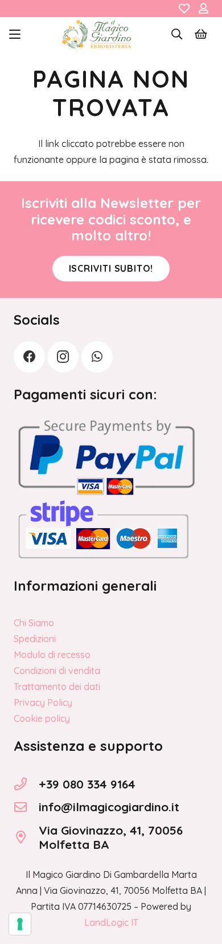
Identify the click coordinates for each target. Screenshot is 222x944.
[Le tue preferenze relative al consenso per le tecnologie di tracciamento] (20, 924)
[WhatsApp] (97, 357)
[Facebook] (29, 357)
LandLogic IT (111, 922)
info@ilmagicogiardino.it (109, 806)
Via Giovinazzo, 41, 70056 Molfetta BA (111, 837)
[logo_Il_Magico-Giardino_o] (96, 34)
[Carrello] (201, 34)
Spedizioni (35, 638)
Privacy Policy (43, 702)
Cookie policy (42, 718)
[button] (15, 34)
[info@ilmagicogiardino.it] (26, 807)
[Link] (184, 8)
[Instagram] (63, 357)
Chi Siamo (34, 622)
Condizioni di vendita (57, 670)
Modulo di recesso (52, 654)
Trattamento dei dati (57, 686)
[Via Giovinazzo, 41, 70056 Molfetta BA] (26, 837)
